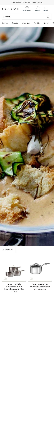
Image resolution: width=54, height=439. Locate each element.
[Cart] (37, 8)
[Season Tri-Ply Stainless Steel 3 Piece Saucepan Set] (14, 268)
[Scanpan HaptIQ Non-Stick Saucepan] (40, 268)
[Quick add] (5, 278)
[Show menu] (45, 8)
